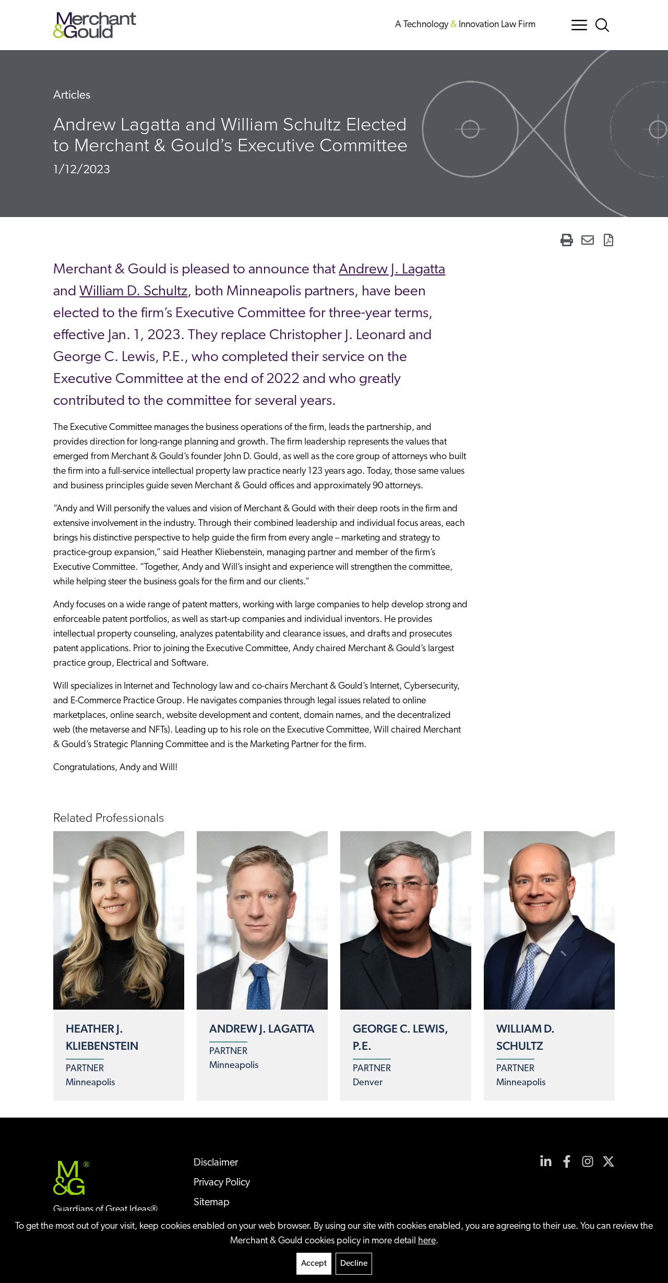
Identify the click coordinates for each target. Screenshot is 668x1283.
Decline (353, 1264)
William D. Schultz (133, 291)
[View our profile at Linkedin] (546, 1161)
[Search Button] (604, 25)
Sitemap (212, 1202)
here (427, 1241)
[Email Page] (587, 240)
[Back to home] (94, 25)
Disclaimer (216, 1163)
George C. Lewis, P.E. (400, 1037)
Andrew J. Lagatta (392, 269)
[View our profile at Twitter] (608, 1161)
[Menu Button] (579, 25)
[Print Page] (566, 240)
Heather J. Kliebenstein (102, 1037)
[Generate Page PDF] (608, 240)
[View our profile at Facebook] (566, 1161)
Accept (314, 1264)
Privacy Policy (222, 1183)
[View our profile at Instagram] (587, 1161)
